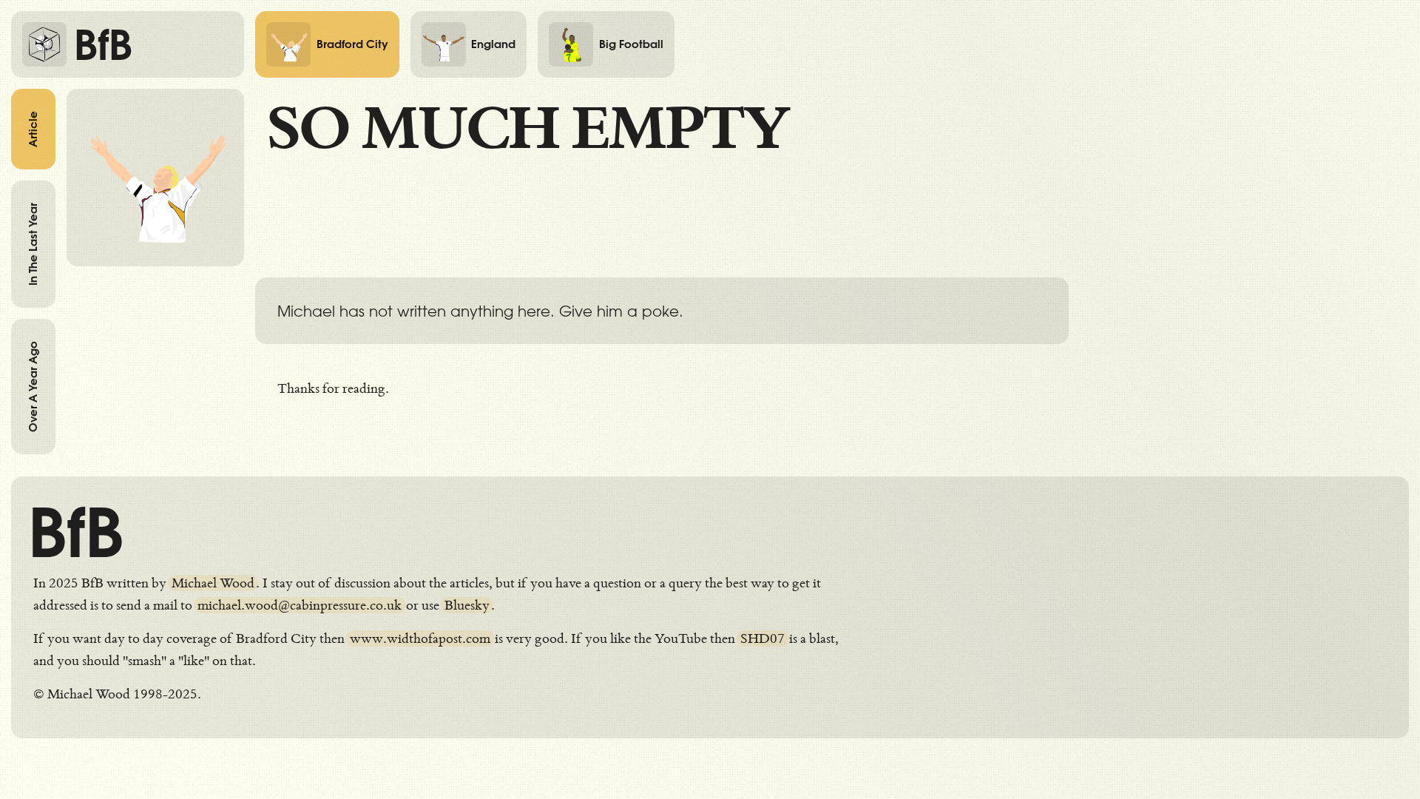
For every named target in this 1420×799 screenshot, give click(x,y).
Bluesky (467, 605)
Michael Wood (213, 583)
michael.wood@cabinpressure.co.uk (299, 605)
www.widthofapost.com (420, 638)
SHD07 (762, 638)
